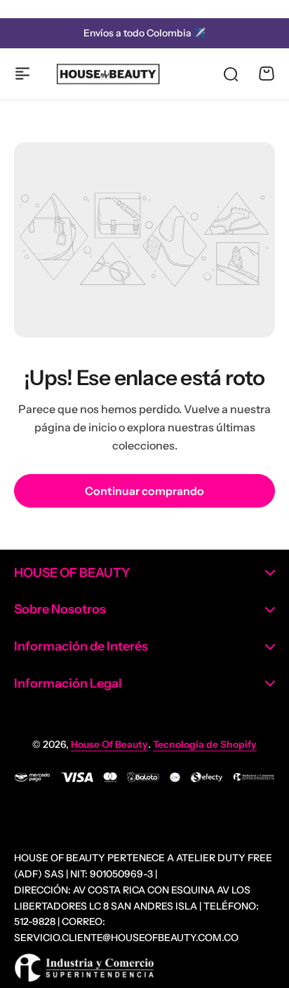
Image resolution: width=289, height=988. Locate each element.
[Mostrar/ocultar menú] (22, 73)
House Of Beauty (109, 744)
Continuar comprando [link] (144, 491)
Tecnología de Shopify (205, 744)
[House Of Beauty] (107, 74)
